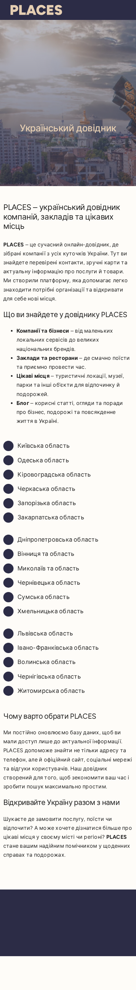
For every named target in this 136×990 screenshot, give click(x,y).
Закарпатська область (50, 517)
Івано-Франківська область (58, 647)
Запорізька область (46, 503)
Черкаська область (46, 489)
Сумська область (43, 597)
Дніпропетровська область (57, 539)
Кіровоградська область (54, 474)
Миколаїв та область (48, 568)
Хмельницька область (50, 611)
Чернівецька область (49, 582)
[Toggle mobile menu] (123, 9)
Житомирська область (51, 690)
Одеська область (43, 460)
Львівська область (45, 633)
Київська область (43, 445)
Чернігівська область (49, 676)
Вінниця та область (45, 554)
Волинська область (46, 662)
